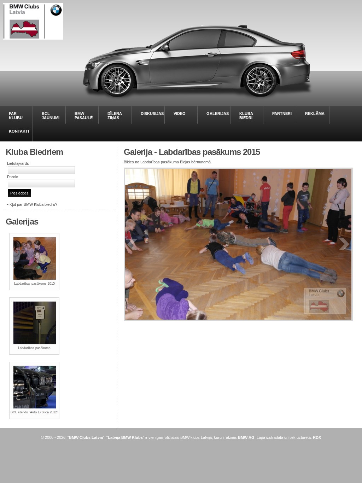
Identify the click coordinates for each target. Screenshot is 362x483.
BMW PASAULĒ (84, 115)
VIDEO (180, 113)
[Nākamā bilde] (344, 244)
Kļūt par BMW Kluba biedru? (33, 204)
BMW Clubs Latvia (86, 437)
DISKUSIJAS (152, 113)
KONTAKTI (19, 131)
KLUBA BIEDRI (246, 115)
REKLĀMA (315, 113)
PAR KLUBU (16, 115)
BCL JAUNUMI (50, 115)
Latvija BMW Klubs (125, 437)
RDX (317, 437)
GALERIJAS (217, 113)
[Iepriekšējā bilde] (132, 244)
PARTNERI (282, 113)
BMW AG (246, 437)
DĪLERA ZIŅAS (114, 115)
